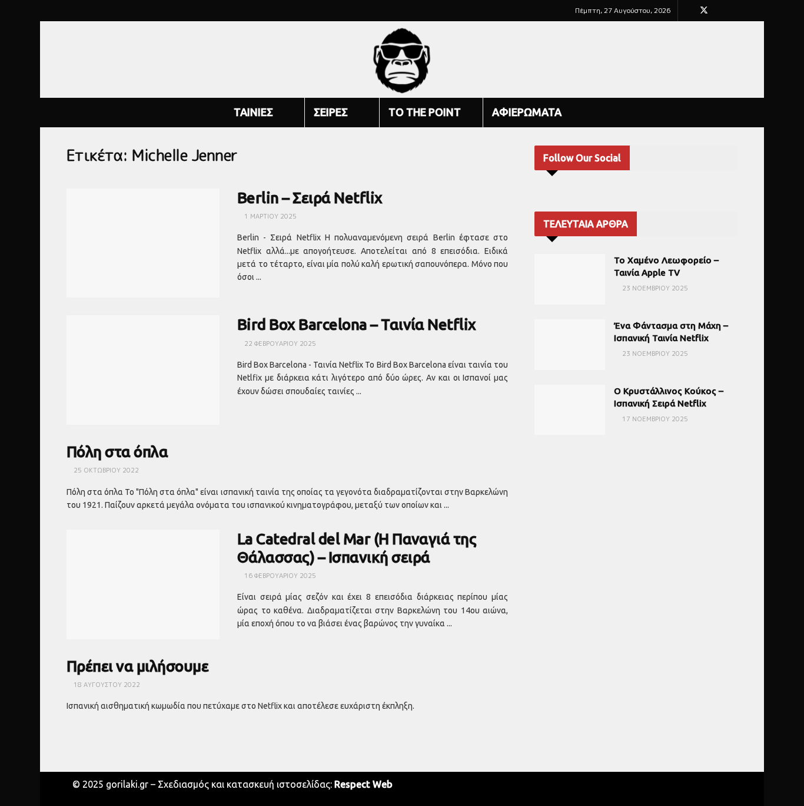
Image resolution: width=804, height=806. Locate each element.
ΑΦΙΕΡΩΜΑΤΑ (527, 112)
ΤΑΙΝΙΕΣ (253, 112)
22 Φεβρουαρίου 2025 (279, 343)
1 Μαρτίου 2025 (269, 216)
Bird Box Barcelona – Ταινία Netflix (356, 324)
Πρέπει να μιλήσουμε (137, 666)
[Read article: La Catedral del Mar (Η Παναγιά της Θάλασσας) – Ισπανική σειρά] (143, 584)
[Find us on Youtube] (719, 10)
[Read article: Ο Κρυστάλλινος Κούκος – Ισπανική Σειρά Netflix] (569, 410)
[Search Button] (733, 112)
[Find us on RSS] (734, 10)
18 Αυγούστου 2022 (106, 684)
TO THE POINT (424, 112)
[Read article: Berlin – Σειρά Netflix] (143, 243)
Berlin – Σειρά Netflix (310, 197)
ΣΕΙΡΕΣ (331, 112)
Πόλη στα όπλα (117, 451)
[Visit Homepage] (402, 59)
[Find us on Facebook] (688, 10)
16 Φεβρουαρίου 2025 (279, 575)
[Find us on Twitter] (704, 10)
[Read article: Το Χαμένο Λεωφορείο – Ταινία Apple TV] (569, 279)
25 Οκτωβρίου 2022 (105, 470)
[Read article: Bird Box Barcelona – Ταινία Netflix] (143, 370)
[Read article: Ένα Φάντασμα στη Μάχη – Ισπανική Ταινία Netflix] (569, 344)
